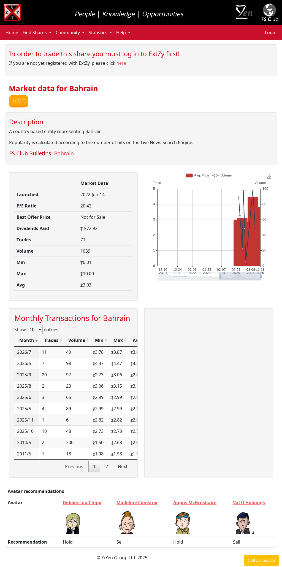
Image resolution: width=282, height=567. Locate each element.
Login (270, 32)
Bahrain (64, 153)
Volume (76, 340)
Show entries (36, 329)
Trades (51, 340)
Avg (137, 340)
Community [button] (68, 32)
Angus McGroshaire (194, 502)
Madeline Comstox (136, 502)
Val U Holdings (249, 502)
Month (26, 340)
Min (99, 340)
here (121, 63)
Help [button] (121, 32)
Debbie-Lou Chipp (82, 502)
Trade (19, 101)
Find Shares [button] (35, 32)
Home (12, 32)
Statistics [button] (98, 32)
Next (123, 466)
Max (118, 340)
